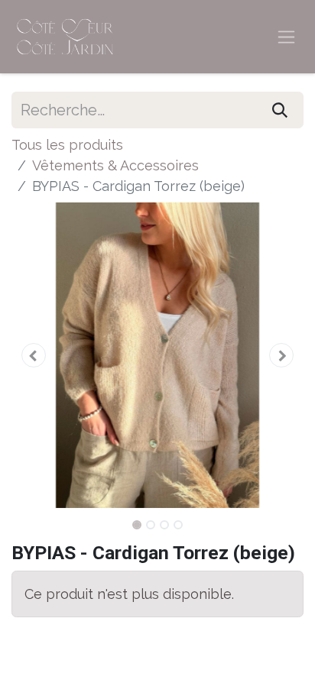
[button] (33, 355)
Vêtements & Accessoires (115, 165)
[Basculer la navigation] (286, 37)
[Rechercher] (280, 110)
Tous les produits (67, 145)
